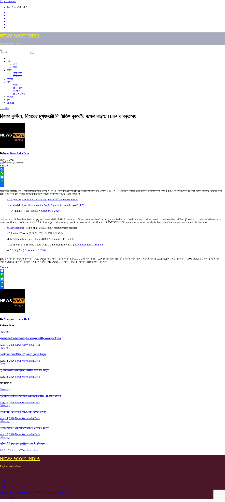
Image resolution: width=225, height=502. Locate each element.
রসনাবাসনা (17, 76)
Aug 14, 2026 (7, 418)
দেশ (14, 64)
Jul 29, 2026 (6, 450)
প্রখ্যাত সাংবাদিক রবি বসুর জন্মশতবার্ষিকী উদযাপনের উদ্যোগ (24, 370)
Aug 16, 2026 (7, 402)
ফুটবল (15, 84)
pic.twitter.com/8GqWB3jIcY (68, 205)
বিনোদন (10, 79)
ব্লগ (8, 99)
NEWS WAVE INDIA (20, 35)
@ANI (16, 205)
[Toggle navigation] (1, 50)
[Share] (112, 185)
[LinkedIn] (112, 181)
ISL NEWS (19, 93)
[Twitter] (112, 177)
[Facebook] (112, 169)
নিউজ (9, 61)
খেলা (8, 82)
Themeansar (62, 492)
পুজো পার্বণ (17, 73)
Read (10, 205)
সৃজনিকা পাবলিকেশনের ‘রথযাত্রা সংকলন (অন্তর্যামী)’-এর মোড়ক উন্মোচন (30, 338)
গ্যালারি (10, 96)
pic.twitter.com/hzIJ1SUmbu (88, 244)
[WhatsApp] (112, 173)
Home (10, 497)
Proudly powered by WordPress (17, 492)
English (10, 102)
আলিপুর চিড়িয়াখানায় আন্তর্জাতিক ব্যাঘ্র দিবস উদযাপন (22, 443)
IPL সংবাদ (17, 87)
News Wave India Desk (16, 153)
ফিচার (9, 70)
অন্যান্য (16, 90)
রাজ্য (15, 67)
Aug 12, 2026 (7, 434)
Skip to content (8, 1)
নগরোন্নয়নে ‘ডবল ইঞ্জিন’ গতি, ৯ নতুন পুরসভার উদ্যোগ (23, 354)
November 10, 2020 (49, 210)
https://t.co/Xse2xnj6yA (40, 205)
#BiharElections (15, 227)
